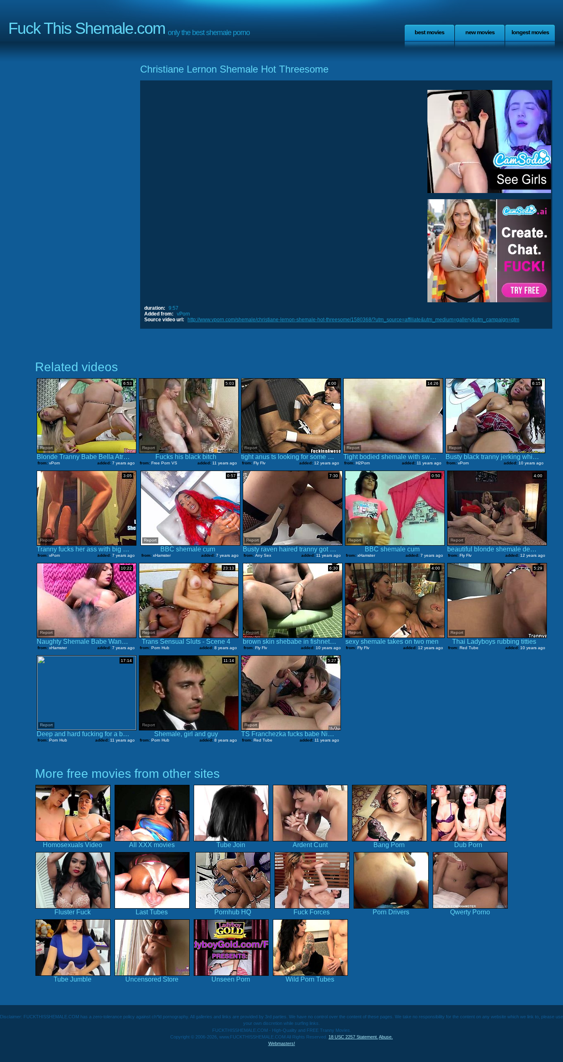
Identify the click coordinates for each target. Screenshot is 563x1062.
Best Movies (429, 32)
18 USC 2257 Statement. (353, 1036)
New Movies (480, 32)
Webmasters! (281, 1043)
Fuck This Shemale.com (86, 28)
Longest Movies (530, 32)
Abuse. (386, 1036)
